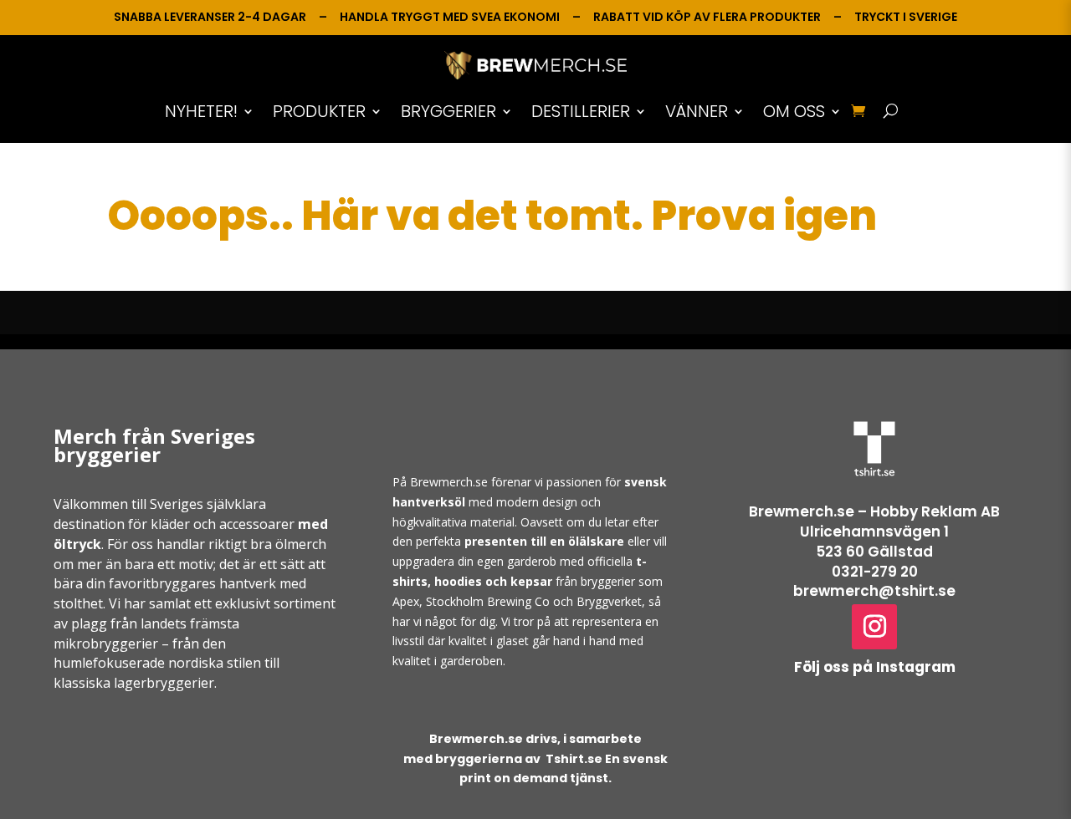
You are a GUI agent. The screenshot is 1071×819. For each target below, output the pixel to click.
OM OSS (794, 111)
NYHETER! (201, 111)
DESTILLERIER (580, 111)
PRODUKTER (319, 111)
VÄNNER (696, 111)
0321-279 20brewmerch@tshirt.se (874, 582)
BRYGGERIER (448, 111)
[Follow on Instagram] (874, 626)
